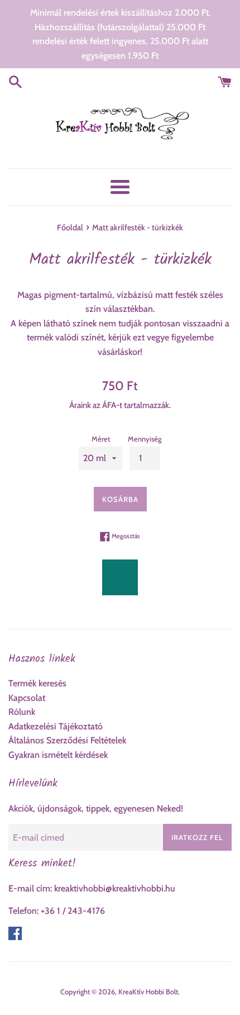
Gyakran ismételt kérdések (58, 755)
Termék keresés (37, 683)
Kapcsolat (26, 698)
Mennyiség (144, 439)
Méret (101, 439)
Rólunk (21, 711)
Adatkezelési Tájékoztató (55, 726)
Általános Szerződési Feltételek (67, 740)
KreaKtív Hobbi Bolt (148, 992)
